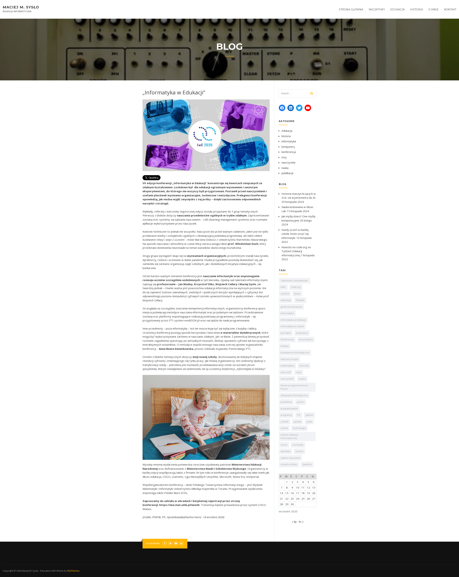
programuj (286, 415)
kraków (285, 346)
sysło (309, 421)
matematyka (287, 365)
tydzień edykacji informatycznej (289, 436)
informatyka (288, 141)
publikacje (287, 173)
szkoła (284, 428)
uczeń (284, 444)
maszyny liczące (289, 359)
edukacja (286, 130)
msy (284, 157)
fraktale (300, 300)
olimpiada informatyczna (294, 395)
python (309, 415)
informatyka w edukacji (293, 319)
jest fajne (286, 333)
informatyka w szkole (292, 326)
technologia (299, 428)
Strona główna (351, 9)
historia (286, 136)
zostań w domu (289, 464)
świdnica (307, 464)
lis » (301, 521)
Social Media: (153, 543)
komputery (288, 146)
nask (298, 372)
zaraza (299, 451)
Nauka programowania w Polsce (294, 387)
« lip (294, 521)
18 (303, 493)
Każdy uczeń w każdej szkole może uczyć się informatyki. (295, 234)
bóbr (283, 287)
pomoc (300, 401)
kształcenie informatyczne (295, 352)
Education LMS (48, 570)
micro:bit (304, 365)
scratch (284, 421)
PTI (298, 415)
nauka (284, 168)
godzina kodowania (291, 306)
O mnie (433, 9)
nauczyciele (288, 162)
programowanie (289, 408)
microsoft (286, 372)
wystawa (285, 451)
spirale (297, 421)
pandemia (286, 401)
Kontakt (450, 9)
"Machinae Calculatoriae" (294, 280)
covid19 (285, 293)
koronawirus (306, 339)
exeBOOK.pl (192, 320)
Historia (416, 9)
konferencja (288, 152)
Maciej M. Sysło (21, 7)
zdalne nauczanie (290, 457)
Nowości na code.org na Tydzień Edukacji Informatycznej (296, 251)
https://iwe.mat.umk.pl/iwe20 (179, 505)
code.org (296, 287)
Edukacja (397, 9)
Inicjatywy (377, 9)
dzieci (297, 293)
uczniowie (297, 444)
